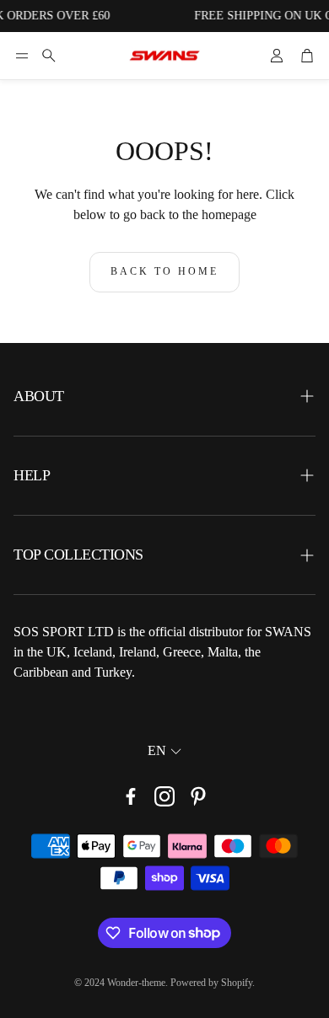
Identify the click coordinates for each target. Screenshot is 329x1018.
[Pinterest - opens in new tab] (198, 796)
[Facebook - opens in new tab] (131, 796)
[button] (21, 55)
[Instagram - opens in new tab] (164, 796)
